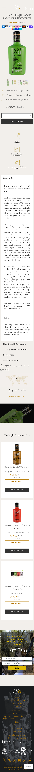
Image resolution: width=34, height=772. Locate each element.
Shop (17, 697)
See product (17, 482)
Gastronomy (17, 713)
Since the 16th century (17, 700)
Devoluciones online (17, 735)
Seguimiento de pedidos (17, 738)
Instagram (19, 760)
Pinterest (14, 760)
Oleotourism (17, 710)
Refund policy (17, 731)
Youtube (24, 760)
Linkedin (29, 760)
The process (17, 706)
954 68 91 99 (9, 742)
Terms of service (17, 728)
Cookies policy (22, 769)
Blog (17, 722)
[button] (14, 23)
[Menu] (3, 9)
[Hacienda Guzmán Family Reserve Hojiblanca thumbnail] (8, 82)
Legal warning (11, 769)
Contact (17, 725)
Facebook (4, 760)
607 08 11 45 (26, 742)
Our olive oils (17, 703)
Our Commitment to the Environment (13, 717)
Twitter (9, 760)
